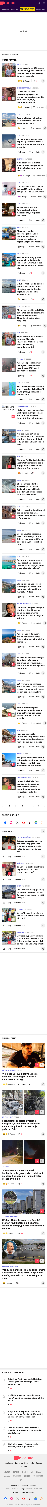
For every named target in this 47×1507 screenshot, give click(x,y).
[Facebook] (5, 823)
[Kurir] (7, 1471)
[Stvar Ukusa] (23, 1480)
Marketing (15, 1485)
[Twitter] (17, 823)
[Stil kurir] (32, 1471)
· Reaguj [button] (26, 81)
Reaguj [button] (22, 152)
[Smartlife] (17, 1476)
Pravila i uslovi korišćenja (15, 1489)
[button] (35, 81)
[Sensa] (27, 1476)
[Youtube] (23, 823)
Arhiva (15, 1492)
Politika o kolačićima (34, 1489)
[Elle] (25, 1471)
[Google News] (36, 823)
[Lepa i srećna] (7, 1476)
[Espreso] (16, 1471)
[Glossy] (39, 1471)
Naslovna (5, 55)
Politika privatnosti (27, 1492)
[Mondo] (7, 3)
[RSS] (42, 823)
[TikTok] (30, 823)
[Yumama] (38, 1476)
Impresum (24, 1485)
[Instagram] (11, 823)
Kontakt (33, 1485)
